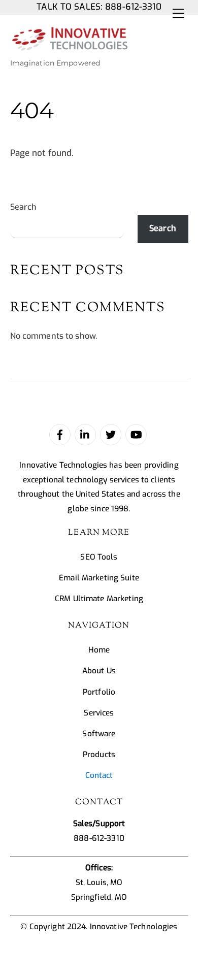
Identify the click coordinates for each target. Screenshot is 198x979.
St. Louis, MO (99, 882)
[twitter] (110, 434)
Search (23, 207)
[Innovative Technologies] (69, 47)
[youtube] (136, 434)
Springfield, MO (99, 897)
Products (99, 754)
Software (98, 734)
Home (99, 650)
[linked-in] (85, 434)
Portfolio (99, 692)
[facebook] (60, 434)
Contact (99, 775)
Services (99, 713)
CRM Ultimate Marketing (99, 599)
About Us (99, 671)
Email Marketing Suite (99, 578)
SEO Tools (98, 557)
